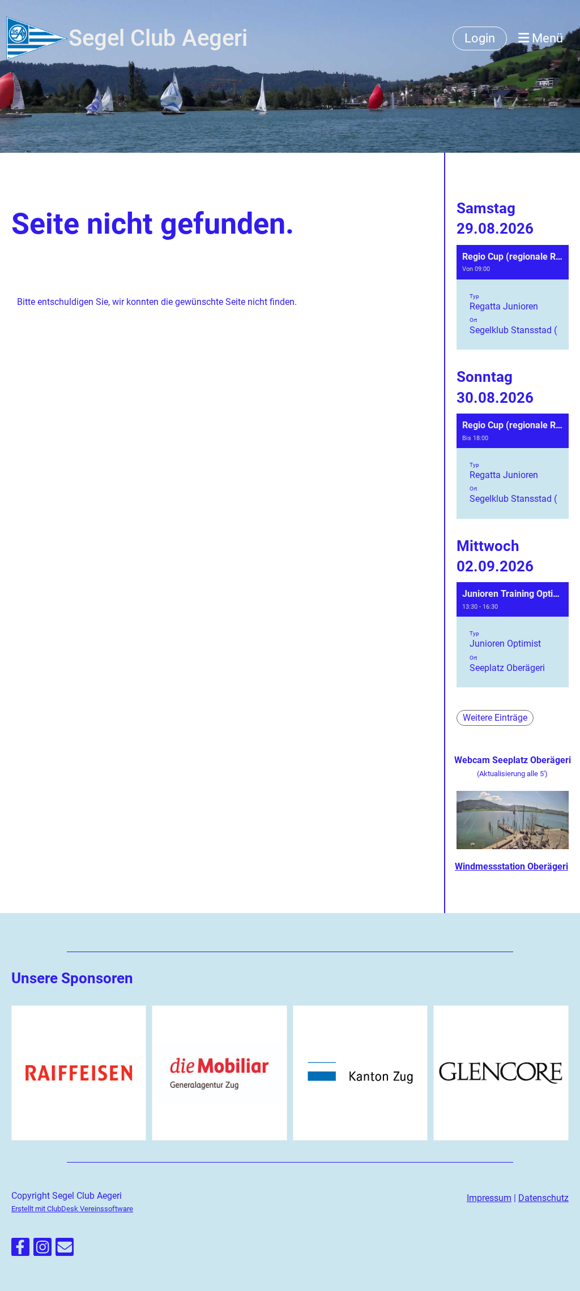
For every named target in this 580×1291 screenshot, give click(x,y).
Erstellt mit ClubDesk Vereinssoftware (72, 1208)
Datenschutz (543, 1198)
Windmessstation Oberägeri (511, 866)
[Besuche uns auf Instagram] (42, 1249)
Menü (546, 38)
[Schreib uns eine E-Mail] (65, 1249)
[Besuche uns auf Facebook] (20, 1249)
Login (479, 38)
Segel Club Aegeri (158, 38)
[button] (513, 297)
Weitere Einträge (495, 717)
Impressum (489, 1198)
